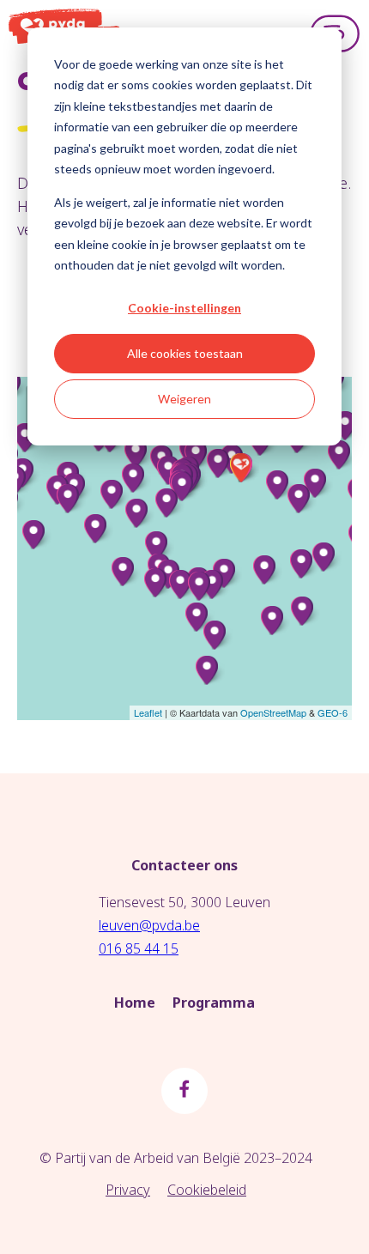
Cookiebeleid (206, 1189)
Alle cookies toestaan (185, 353)
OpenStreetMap (273, 712)
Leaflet (148, 712)
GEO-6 (333, 712)
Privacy (128, 1189)
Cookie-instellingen (184, 307)
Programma (213, 1002)
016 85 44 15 (138, 948)
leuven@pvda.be (149, 925)
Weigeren (184, 398)
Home (134, 1002)
